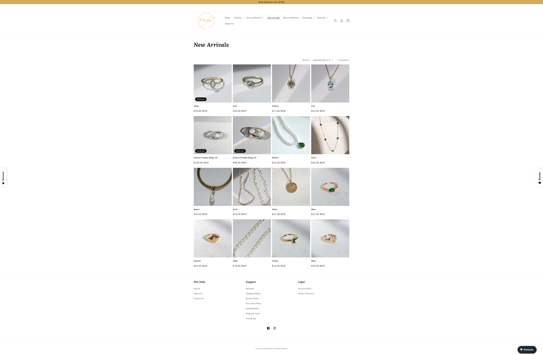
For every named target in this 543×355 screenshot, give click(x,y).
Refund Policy (252, 308)
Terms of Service (306, 293)
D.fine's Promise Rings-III (206, 158)
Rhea (313, 209)
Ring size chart (253, 313)
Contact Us (199, 298)
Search (197, 288)
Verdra (275, 261)
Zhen (313, 261)
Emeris (275, 158)
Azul (235, 106)
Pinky (274, 209)
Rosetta (197, 261)
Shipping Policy (253, 293)
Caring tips (251, 318)
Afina (196, 106)
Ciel (313, 106)
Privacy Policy (305, 288)
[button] (238, 18)
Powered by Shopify (280, 348)
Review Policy (252, 298)
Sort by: (306, 60)
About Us (198, 293)
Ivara (313, 158)
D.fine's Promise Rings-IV (245, 158)
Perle (235, 209)
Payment (250, 288)
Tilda (235, 261)
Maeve (197, 209)
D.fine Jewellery (267, 348)
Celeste (275, 106)
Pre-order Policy (253, 303)
